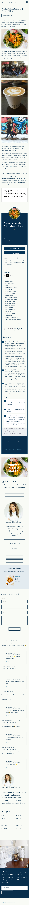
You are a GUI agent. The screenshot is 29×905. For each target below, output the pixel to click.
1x (7, 275)
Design (14, 561)
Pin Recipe (15, 253)
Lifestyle (14, 552)
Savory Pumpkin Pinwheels (17, 580)
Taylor (3, 639)
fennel (11, 166)
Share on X (21, 200)
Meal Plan (19, 818)
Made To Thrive (12, 902)
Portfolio (4, 828)
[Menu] (23, 2)
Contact (4, 831)
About (3, 818)
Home (3, 815)
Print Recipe (15, 248)
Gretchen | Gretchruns (7, 747)
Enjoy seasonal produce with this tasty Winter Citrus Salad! (15, 193)
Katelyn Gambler (6, 902)
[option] (14, 580)
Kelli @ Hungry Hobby (7, 691)
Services (4, 825)
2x (10, 275)
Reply (3, 648)
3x (13, 275)
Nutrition (14, 556)
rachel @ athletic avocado (8, 666)
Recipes (14, 548)
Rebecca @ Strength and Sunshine (10, 720)
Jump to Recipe (7, 15)
